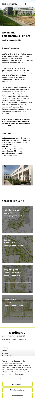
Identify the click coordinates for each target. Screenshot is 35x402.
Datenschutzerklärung (15, 378)
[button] (26, 4)
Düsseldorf (6, 339)
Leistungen (6, 348)
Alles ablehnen (17, 395)
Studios (4, 350)
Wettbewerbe (6, 355)
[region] (17, 379)
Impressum (5, 378)
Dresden (14, 339)
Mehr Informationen (17, 390)
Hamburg (7, 342)
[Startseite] (17, 334)
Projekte (5, 353)
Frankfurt (22, 339)
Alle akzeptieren (17, 384)
